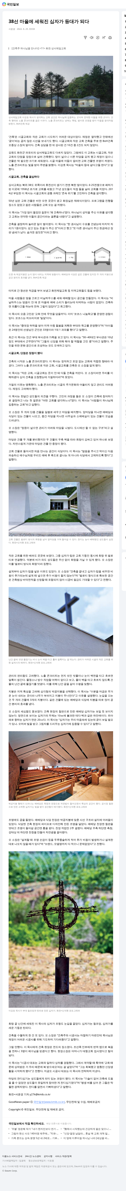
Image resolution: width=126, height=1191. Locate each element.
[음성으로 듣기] (92, 37)
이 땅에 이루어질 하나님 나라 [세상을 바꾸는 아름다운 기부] (87, 1138)
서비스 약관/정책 (63, 1156)
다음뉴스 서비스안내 (12, 1156)
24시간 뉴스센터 (33, 1156)
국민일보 (13, 4)
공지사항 (48, 1156)
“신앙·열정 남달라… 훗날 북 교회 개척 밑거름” (87, 1133)
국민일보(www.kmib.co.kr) (49, 1102)
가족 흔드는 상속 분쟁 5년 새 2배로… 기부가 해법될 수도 (35, 1138)
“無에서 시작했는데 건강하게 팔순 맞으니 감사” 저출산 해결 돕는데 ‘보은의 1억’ (87, 1129)
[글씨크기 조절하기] (104, 37)
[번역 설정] (98, 37)
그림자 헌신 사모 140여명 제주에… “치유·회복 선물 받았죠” (35, 1133)
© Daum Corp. (9, 1170)
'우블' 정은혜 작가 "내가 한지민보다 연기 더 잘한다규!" (35, 1129)
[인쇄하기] (110, 37)
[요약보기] (85, 37)
